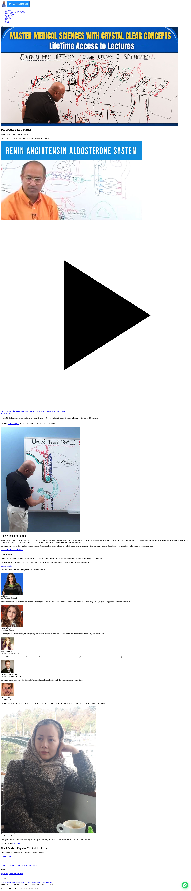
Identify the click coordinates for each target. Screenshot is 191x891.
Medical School (10, 12)
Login (7, 22)
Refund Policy (40, 882)
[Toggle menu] (2, 26)
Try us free (4, 874)
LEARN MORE (7, 566)
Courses (8, 10)
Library (3, 856)
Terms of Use (16, 882)
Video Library (10, 14)
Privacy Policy (6, 882)
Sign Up (8, 18)
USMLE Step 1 (22, 12)
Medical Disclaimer (28, 882)
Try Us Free (9, 16)
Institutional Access (30, 865)
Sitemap (49, 882)
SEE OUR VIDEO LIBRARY (12, 550)
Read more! (16, 843)
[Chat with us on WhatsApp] (185, 885)
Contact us (19, 874)
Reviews (12, 874)
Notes (7, 20)
